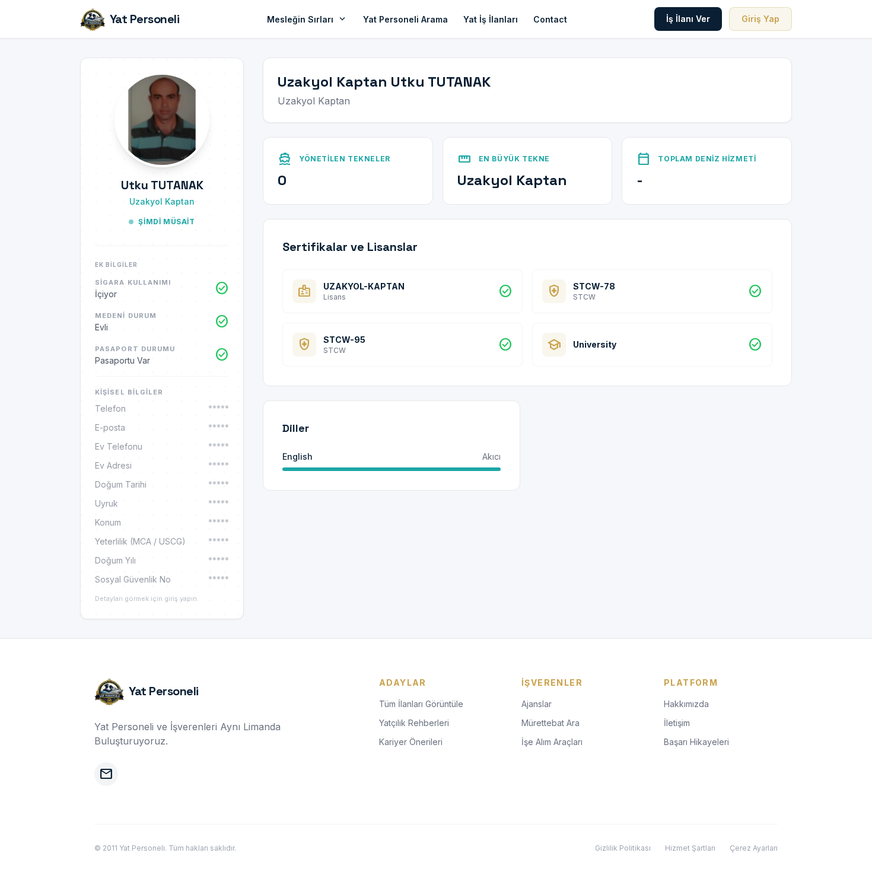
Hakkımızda (686, 704)
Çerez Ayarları (754, 848)
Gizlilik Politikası (623, 848)
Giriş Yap (760, 19)
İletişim (677, 723)
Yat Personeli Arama (405, 19)
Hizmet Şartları (690, 848)
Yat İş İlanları (490, 19)
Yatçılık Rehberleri (414, 723)
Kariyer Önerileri (411, 742)
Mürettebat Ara (550, 723)
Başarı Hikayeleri (696, 742)
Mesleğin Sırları (307, 19)
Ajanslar (536, 704)
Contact (550, 19)
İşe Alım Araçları (552, 742)
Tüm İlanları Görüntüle (421, 704)
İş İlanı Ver (688, 19)
